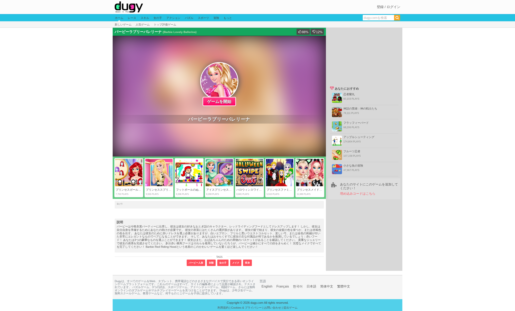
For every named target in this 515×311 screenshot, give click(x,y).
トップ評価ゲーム (165, 24)
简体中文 (326, 286)
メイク (235, 262)
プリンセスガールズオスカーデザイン (140, 189)
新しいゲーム (123, 24)
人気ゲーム (143, 24)
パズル (189, 17)
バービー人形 (196, 262)
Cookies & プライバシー (246, 307)
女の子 (157, 17)
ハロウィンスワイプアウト (253, 189)
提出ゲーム (290, 307)
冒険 (216, 17)
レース (132, 17)
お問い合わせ (272, 307)
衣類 (211, 262)
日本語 (311, 286)
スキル (145, 17)
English (267, 286)
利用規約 (223, 307)
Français (282, 286)
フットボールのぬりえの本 (193, 189)
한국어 (298, 286)
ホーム (119, 17)
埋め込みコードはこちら (357, 193)
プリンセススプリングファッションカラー (172, 189)
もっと (228, 17)
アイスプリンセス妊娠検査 (223, 189)
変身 (247, 262)
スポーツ (203, 17)
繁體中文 (343, 286)
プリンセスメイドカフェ (312, 189)
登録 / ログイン (388, 7)
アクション (173, 17)
